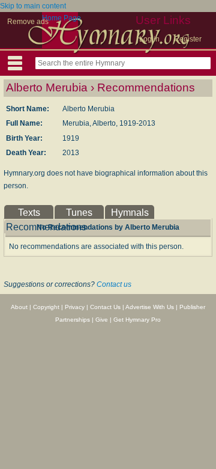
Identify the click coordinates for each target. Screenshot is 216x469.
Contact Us (105, 307)
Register (188, 39)
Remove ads (28, 21)
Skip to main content (33, 6)
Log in (149, 39)
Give (101, 319)
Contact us (114, 284)
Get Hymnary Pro (137, 319)
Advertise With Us (149, 307)
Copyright (46, 307)
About (19, 307)
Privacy (75, 307)
